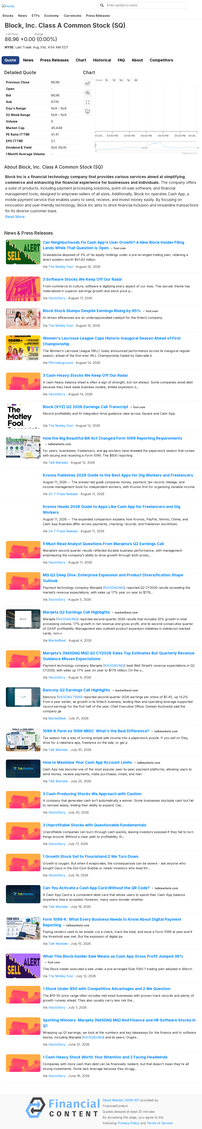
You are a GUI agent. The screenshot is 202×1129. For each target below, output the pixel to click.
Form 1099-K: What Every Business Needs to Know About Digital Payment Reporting (112, 922)
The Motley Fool (60, 267)
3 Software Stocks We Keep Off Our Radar (82, 279)
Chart (81, 60)
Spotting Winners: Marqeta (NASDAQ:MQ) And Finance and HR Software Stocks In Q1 (119, 1023)
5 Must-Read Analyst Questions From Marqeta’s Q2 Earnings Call (103, 543)
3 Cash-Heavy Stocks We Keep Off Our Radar (85, 375)
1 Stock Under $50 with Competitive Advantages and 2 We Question (106, 988)
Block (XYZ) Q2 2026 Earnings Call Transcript (94, 406)
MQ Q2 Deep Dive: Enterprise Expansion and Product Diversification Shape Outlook (113, 578)
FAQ (121, 60)
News (22, 16)
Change (38, 34)
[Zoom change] (88, 93)
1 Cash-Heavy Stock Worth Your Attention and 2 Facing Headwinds (105, 1057)
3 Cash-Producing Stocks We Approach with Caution (92, 793)
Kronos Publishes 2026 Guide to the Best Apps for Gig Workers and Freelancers (118, 475)
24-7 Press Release (63, 494)
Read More (15, 216)
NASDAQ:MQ (114, 588)
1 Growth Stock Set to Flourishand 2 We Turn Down (90, 856)
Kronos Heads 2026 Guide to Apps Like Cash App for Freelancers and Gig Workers (111, 509)
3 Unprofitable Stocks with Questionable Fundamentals (94, 825)
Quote (10, 60)
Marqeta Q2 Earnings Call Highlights (90, 612)
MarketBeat (57, 640)
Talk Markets (58, 462)
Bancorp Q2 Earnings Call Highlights (90, 690)
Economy (51, 16)
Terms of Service (160, 1123)
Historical (102, 60)
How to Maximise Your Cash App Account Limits (101, 762)
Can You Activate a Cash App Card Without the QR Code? (110, 887)
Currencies (72, 16)
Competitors (161, 60)
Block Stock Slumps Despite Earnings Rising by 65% (100, 310)
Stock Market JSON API (121, 1100)
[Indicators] (88, 83)
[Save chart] (88, 112)
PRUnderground (60, 363)
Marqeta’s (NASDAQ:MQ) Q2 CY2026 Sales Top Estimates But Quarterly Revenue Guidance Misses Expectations (119, 656)
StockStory (56, 298)
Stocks (7, 16)
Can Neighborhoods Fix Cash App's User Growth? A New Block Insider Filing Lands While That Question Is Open (113, 245)
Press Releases (98, 16)
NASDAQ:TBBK (69, 697)
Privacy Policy (128, 1123)
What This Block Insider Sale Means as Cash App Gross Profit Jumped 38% (113, 959)
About (137, 60)
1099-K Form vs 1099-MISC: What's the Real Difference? (110, 731)
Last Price (12, 34)
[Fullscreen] (88, 102)
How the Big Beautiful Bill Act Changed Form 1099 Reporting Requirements (112, 441)
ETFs (36, 16)
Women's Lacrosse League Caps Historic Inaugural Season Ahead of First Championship (112, 341)
